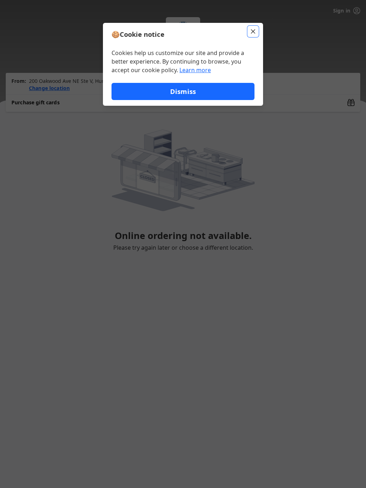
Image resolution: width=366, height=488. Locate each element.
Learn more (195, 70)
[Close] (253, 31)
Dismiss (183, 91)
